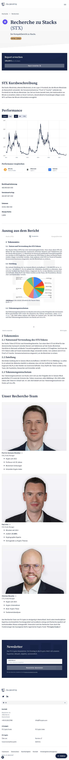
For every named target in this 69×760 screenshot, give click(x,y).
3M (20, 116)
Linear (5, 116)
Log (10, 116)
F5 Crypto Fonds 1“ (54, 627)
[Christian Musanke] (34, 569)
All (16, 116)
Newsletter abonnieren (34, 668)
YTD (24, 116)
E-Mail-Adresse (11, 660)
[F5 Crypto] (9, 4)
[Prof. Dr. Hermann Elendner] (34, 426)
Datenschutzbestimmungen (30, 672)
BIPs (15, 534)
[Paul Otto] (34, 498)
